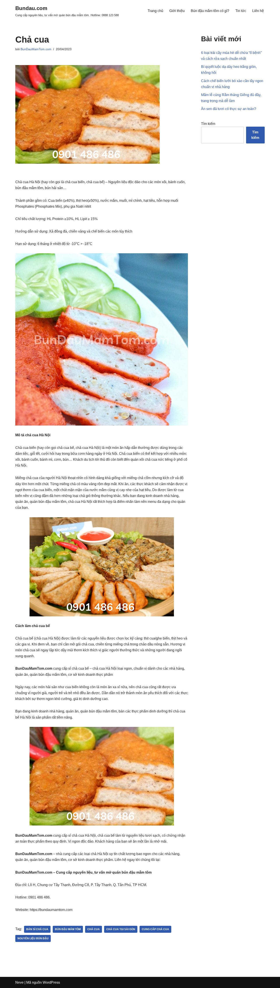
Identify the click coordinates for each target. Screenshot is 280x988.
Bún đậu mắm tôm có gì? (210, 11)
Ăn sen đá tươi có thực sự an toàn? (228, 109)
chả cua (93, 929)
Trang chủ (155, 11)
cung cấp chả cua (155, 929)
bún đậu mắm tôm (68, 929)
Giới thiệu (177, 11)
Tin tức (240, 11)
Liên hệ (258, 11)
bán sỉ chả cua (37, 929)
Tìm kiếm (208, 124)
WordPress (51, 982)
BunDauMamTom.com (36, 49)
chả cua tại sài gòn (120, 929)
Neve (19, 982)
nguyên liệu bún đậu (33, 938)
